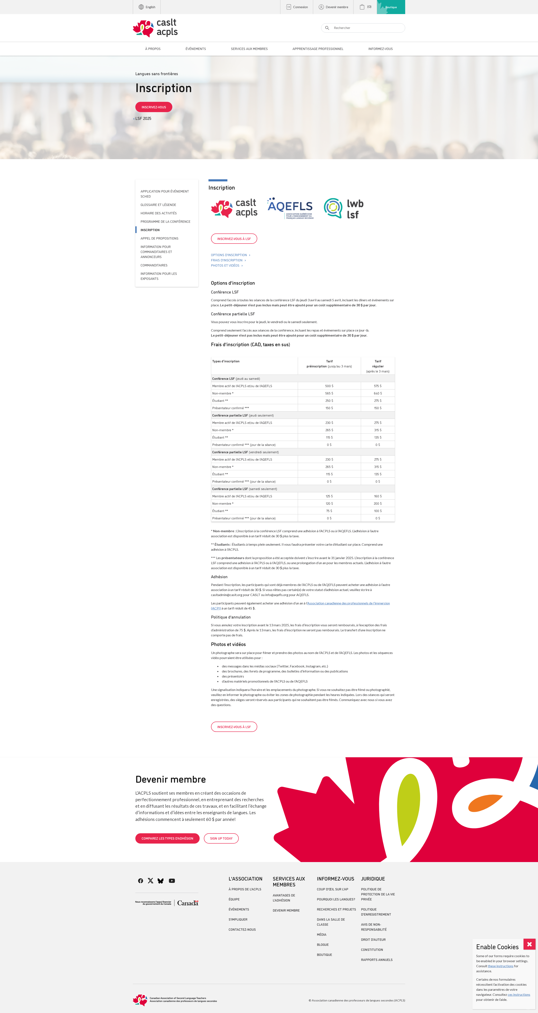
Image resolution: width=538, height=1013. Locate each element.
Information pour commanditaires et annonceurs (156, 251)
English (150, 7)
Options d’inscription (229, 254)
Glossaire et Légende (158, 204)
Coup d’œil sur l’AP (332, 889)
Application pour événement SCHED (165, 193)
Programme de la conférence (165, 221)
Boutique (391, 7)
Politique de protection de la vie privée (378, 894)
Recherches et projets (336, 909)
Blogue (323, 944)
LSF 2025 (143, 118)
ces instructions (519, 994)
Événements (239, 909)
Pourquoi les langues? (336, 899)
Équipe (234, 899)
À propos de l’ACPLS (245, 889)
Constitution (372, 949)
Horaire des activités (159, 213)
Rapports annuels (377, 959)
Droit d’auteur (373, 939)
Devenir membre (337, 7)
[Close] (529, 944)
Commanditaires (154, 265)
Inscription (150, 229)
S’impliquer (238, 919)
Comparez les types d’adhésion (167, 838)
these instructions (500, 966)
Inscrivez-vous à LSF (234, 238)
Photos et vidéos (225, 265)
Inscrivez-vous (154, 107)
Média (321, 934)
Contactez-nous (242, 929)
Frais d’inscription (227, 260)
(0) (369, 6)
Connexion (300, 7)
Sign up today (221, 838)
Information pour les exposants (159, 276)
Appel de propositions (159, 238)
